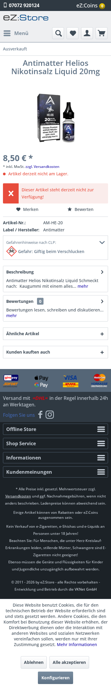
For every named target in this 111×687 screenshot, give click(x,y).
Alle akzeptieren (69, 662)
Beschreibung (20, 272)
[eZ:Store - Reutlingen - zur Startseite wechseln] (26, 19)
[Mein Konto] (87, 33)
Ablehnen (34, 662)
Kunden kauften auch (28, 352)
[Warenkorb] (101, 33)
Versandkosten (18, 496)
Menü (21, 33)
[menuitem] (91, 5)
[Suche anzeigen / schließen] (58, 33)
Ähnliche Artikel (22, 333)
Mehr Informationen (77, 644)
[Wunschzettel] (72, 33)
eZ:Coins (89, 5)
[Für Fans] (40, 415)
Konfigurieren (55, 677)
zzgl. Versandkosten (42, 166)
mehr (82, 286)
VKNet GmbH (86, 589)
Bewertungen (19, 301)
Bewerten (83, 209)
